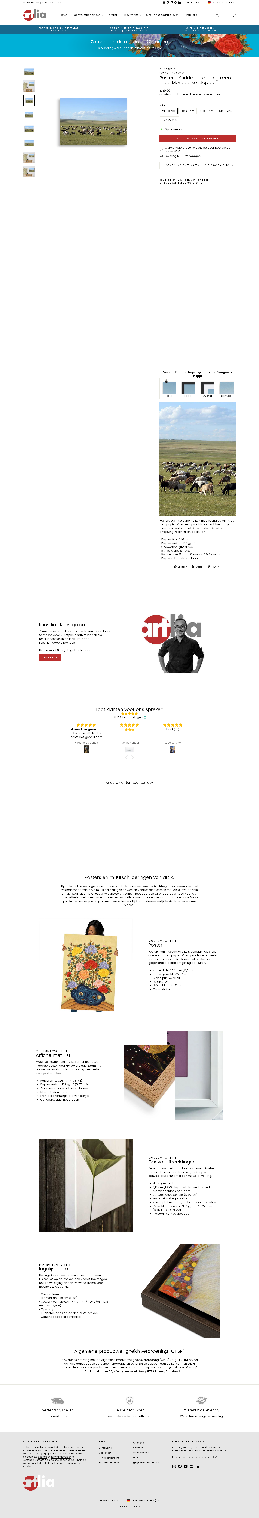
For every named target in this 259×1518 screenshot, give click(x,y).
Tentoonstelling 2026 (35, 2)
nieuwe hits (131, 15)
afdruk (137, 1457)
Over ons (138, 1442)
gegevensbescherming (147, 1462)
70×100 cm (169, 119)
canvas (226, 396)
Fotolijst (113, 15)
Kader (188, 396)
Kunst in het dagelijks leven (162, 15)
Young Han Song (171, 72)
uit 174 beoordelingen (128, 717)
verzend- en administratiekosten (200, 94)
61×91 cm (225, 111)
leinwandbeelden (61, 1456)
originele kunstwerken (70, 1453)
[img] (129, 713)
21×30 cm (168, 111)
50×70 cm (206, 111)
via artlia (50, 657)
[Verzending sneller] (57, 1401)
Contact (138, 1447)
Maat (163, 105)
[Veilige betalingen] (129, 1401)
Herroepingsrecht (109, 1457)
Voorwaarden (141, 1452)
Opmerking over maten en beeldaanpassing (197, 165)
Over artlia (56, 2)
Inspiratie (192, 15)
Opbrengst (105, 1452)
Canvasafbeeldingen (87, 15)
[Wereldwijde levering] (201, 1401)
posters (42, 1456)
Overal (207, 396)
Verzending (105, 1447)
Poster (63, 15)
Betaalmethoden (109, 1462)
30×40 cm (187, 111)
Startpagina (166, 68)
